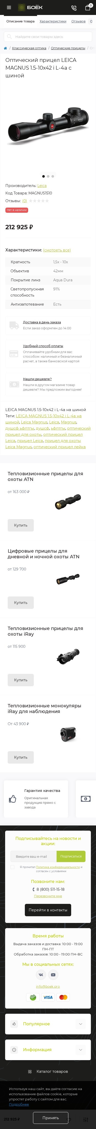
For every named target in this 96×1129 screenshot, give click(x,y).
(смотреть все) (57, 250)
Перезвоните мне (48, 896)
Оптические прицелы (68, 48)
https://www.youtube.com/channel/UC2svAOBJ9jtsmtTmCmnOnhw (53, 975)
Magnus (68, 422)
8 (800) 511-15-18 (51, 889)
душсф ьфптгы (19, 428)
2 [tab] (48, 176)
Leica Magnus (34, 422)
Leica (42, 185)
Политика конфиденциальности (58, 867)
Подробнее (19, 1104)
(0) (24, 201)
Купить (20, 525)
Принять (50, 1118)
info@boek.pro (48, 986)
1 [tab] (43, 176)
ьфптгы (58, 428)
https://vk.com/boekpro (41, 975)
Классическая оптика (29, 48)
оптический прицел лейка (60, 446)
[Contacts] (73, 7)
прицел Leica (30, 440)
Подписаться (71, 856)
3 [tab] (52, 176)
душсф (42, 428)
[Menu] (9, 7)
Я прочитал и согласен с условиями (51, 869)
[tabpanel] (48, 125)
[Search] (9, 36)
